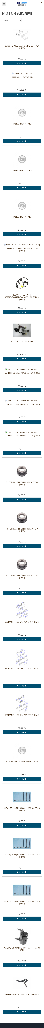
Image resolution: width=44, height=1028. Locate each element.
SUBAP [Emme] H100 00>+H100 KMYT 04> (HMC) (22, 809)
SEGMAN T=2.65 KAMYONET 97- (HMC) (22, 622)
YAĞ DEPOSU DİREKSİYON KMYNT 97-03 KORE (22, 949)
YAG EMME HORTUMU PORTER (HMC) (22, 994)
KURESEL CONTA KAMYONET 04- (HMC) (22, 373)
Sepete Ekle (22, 63)
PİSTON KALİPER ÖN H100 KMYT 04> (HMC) (22, 483)
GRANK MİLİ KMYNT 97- (22, 77)
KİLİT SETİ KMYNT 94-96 (22, 341)
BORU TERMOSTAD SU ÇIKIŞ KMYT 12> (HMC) (22, 47)
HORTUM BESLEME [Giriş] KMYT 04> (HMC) (22, 249)
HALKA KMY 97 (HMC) (22, 124)
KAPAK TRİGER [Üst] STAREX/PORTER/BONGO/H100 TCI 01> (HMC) (22, 297)
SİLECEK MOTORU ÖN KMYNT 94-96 (22, 761)
